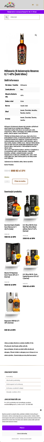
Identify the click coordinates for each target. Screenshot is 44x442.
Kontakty (9, 376)
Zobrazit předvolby (22, 434)
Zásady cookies (15, 439)
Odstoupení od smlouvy (14, 384)
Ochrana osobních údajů (25, 439)
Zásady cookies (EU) (13, 392)
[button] (41, 410)
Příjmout (22, 428)
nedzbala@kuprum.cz (11, 404)
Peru (21, 89)
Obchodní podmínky (13, 380)
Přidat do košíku (20, 181)
